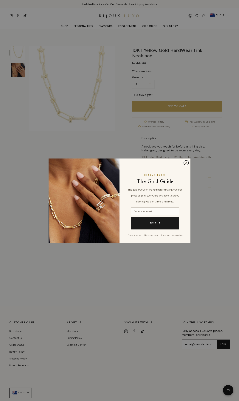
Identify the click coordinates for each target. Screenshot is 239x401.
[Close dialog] (186, 162)
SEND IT (155, 223)
